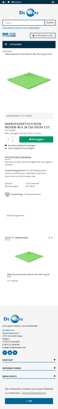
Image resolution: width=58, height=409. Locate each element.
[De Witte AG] (29, 12)
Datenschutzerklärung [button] (34, 393)
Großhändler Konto (43, 35)
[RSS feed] (15, 352)
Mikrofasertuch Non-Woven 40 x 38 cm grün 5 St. (28, 54)
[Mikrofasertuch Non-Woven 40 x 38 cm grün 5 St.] (29, 257)
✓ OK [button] (29, 401)
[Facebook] (4, 352)
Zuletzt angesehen (15, 215)
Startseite (7, 51)
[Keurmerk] (9, 35)
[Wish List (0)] (9, 2)
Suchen (50, 22)
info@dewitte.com (17, 347)
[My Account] (4, 2)
